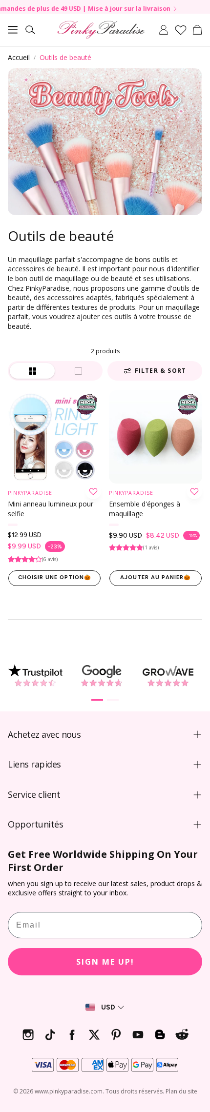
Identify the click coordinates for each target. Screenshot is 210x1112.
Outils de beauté (65, 57)
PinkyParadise (30, 492)
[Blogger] (160, 1034)
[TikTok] (50, 1034)
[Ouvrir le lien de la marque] (35, 676)
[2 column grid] (32, 371)
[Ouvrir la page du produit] (54, 437)
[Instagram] (28, 1034)
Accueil (19, 57)
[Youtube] (138, 1034)
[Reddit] (181, 1034)
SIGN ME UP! (105, 961)
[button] (13, 30)
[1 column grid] (78, 371)
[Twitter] (94, 1034)
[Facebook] (72, 1034)
